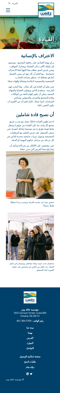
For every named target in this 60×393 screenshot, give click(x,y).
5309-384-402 (23, 320)
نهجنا (30, 333)
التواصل (30, 348)
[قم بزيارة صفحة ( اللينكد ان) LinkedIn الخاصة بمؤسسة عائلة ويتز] (27, 374)
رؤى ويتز (30, 367)
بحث (8, 3)
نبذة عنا (30, 328)
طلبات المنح (30, 362)
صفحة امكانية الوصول (30, 357)
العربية (15, 3)
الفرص (30, 338)
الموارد (30, 343)
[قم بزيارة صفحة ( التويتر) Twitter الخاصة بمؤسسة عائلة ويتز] (31, 374)
